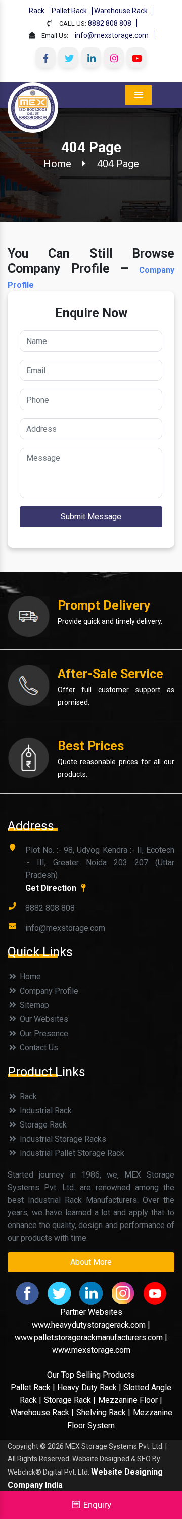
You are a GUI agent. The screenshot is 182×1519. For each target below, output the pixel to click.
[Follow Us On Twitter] (68, 57)
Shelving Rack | (103, 1412)
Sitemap (33, 1005)
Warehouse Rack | (42, 1412)
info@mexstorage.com (112, 35)
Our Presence (43, 1033)
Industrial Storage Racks (62, 1139)
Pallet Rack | (34, 1387)
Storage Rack (42, 1125)
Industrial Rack (45, 1110)
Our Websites (43, 1019)
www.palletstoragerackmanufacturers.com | (91, 1337)
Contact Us (38, 1047)
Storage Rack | (70, 1400)
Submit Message (91, 516)
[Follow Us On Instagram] (114, 57)
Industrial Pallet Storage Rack (71, 1153)
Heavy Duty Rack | (90, 1387)
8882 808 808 (109, 23)
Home (57, 164)
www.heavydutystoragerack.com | (91, 1325)
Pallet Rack (69, 11)
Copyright (23, 1446)
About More (91, 1262)
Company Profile (48, 991)
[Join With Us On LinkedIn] (91, 57)
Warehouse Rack (121, 11)
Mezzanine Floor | (130, 1400)
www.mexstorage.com (91, 1350)
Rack (36, 11)
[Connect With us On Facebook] (45, 57)
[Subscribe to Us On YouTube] (136, 57)
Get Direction (51, 888)
